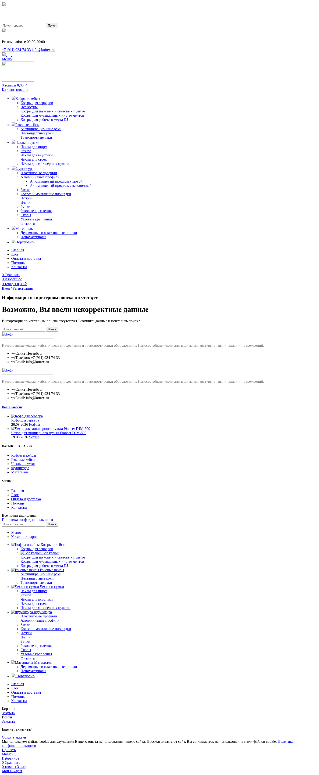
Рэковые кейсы (23, 459)
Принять (9, 750)
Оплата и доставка (26, 499)
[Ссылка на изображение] (27, 337)
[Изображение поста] (27, 416)
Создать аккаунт (15, 737)
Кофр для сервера (25, 420)
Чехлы (34, 437)
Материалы (20, 472)
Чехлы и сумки (23, 464)
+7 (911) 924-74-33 (16, 50)
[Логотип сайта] (26, 21)
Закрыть (8, 713)
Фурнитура (20, 468)
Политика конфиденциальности (27, 520)
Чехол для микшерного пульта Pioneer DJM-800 (48, 433)
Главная (17, 491)
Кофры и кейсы (23, 455)
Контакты (19, 507)
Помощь (18, 503)
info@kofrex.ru (43, 50)
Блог (15, 495)
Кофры (34, 424)
